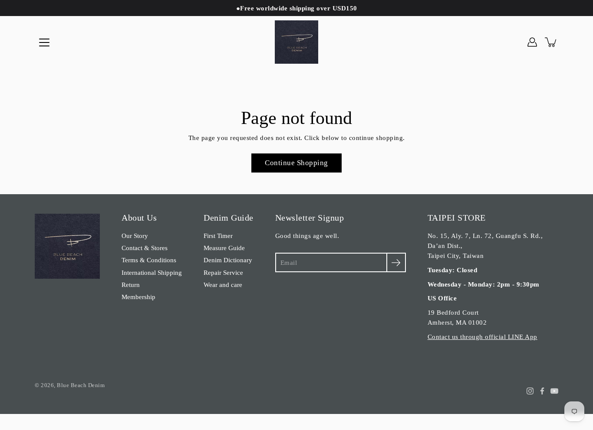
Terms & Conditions (149, 260)
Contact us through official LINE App (482, 336)
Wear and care (223, 284)
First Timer (218, 235)
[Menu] (44, 42)
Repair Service (223, 272)
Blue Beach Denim (81, 385)
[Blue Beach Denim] (296, 42)
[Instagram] (530, 391)
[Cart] (551, 42)
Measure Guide (224, 247)
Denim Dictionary (228, 260)
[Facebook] (542, 391)
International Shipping (152, 272)
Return (131, 284)
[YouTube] (554, 391)
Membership (138, 296)
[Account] (532, 42)
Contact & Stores (145, 247)
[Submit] (396, 262)
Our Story (135, 235)
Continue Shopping (296, 163)
